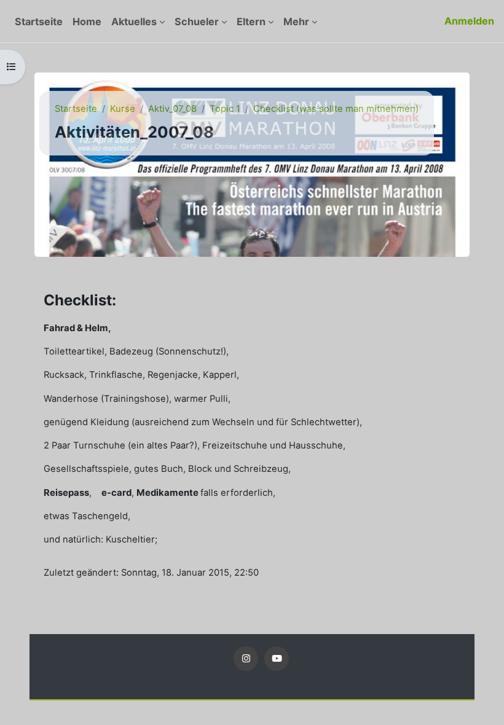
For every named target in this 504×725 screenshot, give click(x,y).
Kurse (122, 108)
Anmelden (469, 21)
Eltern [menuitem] (251, 21)
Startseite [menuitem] (39, 21)
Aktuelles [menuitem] (134, 21)
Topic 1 (225, 108)
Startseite (76, 108)
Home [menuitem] (87, 21)
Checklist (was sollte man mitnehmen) (336, 108)
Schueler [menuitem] (197, 21)
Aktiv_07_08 (172, 108)
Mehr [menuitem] (296, 21)
